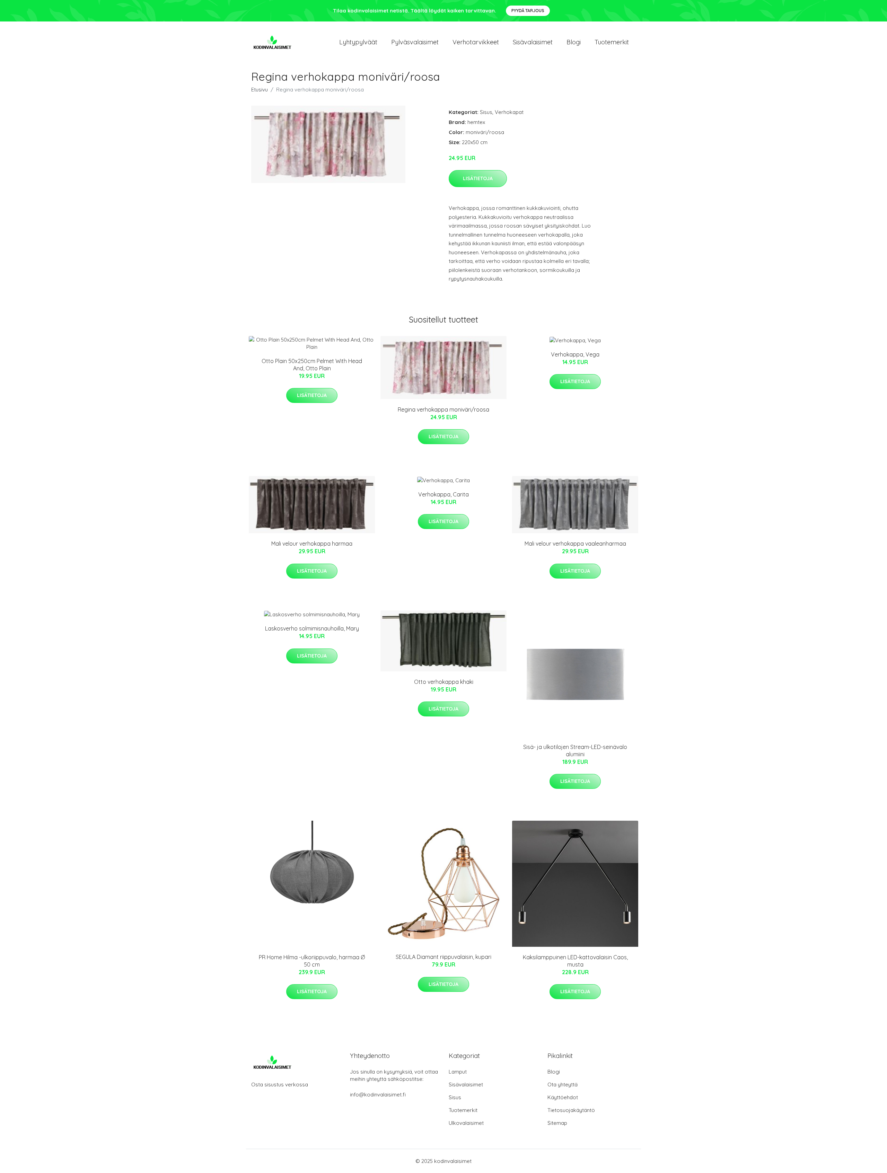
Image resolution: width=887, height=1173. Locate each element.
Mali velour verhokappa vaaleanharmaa (575, 543)
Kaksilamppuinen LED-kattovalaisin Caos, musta (575, 961)
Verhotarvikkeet (476, 42)
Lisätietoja (478, 178)
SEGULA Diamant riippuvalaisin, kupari (443, 956)
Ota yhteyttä (562, 1084)
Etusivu (259, 89)
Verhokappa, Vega (575, 354)
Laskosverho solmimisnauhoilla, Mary (312, 628)
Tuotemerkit (612, 42)
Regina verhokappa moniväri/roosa (443, 409)
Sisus (486, 112)
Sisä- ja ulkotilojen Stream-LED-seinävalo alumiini (575, 750)
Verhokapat (509, 112)
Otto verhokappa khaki (443, 681)
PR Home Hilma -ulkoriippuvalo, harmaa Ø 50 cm (312, 961)
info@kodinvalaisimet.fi (378, 1094)
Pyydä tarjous (527, 10)
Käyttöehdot (562, 1097)
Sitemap (557, 1123)
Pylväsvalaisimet (415, 42)
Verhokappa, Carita (443, 494)
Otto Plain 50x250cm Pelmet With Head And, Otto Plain (312, 365)
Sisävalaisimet (533, 42)
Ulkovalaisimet (466, 1123)
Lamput (458, 1071)
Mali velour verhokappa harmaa (311, 543)
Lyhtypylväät (358, 42)
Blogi (574, 42)
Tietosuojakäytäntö (571, 1110)
